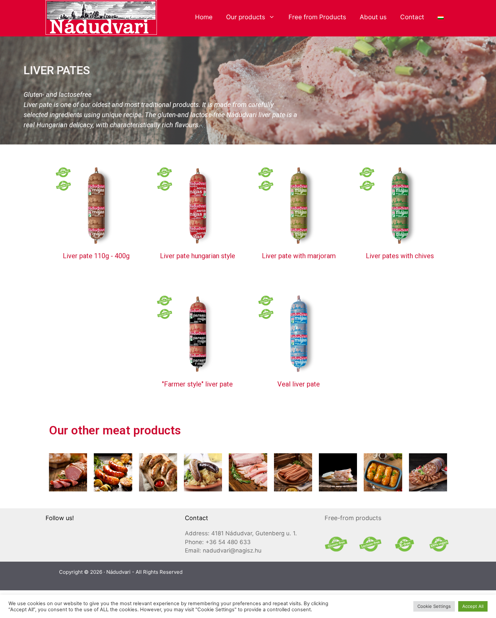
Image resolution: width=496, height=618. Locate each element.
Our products (245, 17)
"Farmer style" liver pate (197, 384)
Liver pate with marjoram (299, 256)
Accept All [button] (473, 606)
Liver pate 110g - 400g (96, 256)
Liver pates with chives (400, 256)
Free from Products (317, 17)
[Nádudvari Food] (101, 17)
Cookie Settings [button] (434, 606)
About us (373, 17)
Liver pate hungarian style (197, 256)
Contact (412, 17)
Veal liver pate (298, 384)
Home (204, 17)
